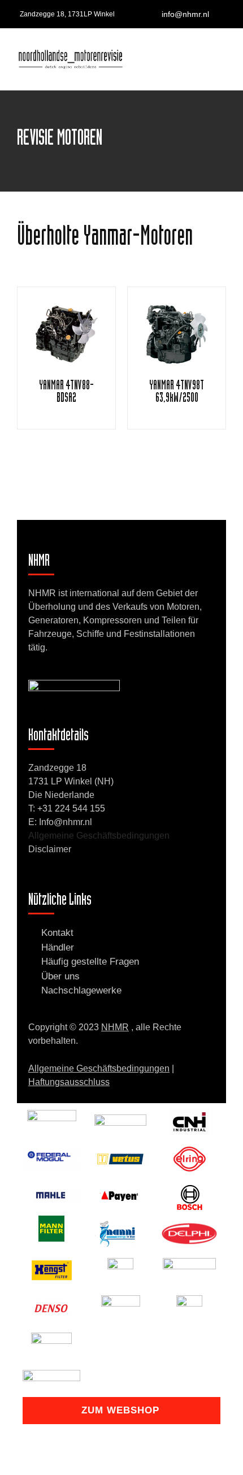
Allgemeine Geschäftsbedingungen (99, 835)
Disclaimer (49, 849)
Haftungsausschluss (69, 1082)
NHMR (115, 1027)
